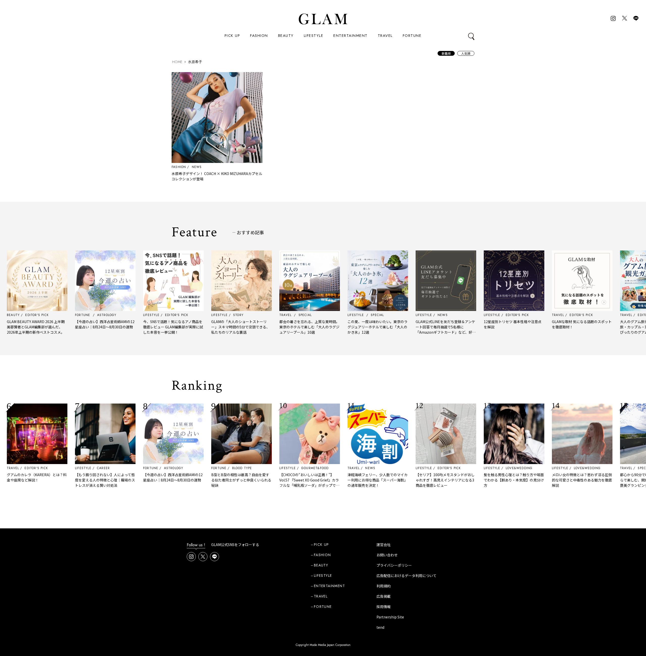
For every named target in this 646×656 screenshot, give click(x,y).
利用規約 (383, 585)
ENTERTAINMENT (350, 35)
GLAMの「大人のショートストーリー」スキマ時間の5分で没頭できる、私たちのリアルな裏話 (221, 327)
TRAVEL (385, 35)
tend (380, 627)
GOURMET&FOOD (295, 468)
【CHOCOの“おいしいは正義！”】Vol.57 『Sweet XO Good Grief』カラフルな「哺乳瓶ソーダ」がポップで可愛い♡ (290, 482)
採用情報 (383, 606)
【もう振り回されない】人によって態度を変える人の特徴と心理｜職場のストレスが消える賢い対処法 (86, 480)
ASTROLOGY (154, 468)
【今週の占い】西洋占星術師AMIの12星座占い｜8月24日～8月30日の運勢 (85, 324)
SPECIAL (624, 468)
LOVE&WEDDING (499, 468)
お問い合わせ (387, 554)
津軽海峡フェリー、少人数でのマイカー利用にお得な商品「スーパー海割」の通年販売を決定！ (358, 480)
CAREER (83, 468)
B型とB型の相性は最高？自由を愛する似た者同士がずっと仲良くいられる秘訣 (222, 480)
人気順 (465, 53)
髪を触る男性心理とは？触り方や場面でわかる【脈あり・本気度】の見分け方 (494, 480)
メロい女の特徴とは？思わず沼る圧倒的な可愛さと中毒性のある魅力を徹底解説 (562, 480)
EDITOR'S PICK (17, 468)
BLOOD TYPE (223, 468)
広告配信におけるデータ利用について (406, 575)
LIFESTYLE (314, 35)
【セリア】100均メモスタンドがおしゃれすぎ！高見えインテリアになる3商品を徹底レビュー (425, 480)
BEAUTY (286, 35)
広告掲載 (383, 596)
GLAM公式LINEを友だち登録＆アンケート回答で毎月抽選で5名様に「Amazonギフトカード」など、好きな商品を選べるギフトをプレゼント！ (426, 329)
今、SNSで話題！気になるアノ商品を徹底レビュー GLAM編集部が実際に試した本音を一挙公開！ (153, 327)
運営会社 (383, 544)
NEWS (197, 167)
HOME (177, 61)
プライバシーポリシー (394, 565)
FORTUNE (412, 35)
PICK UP (232, 35)
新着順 (446, 53)
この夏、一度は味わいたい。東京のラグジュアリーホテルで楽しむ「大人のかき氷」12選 (358, 327)
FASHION (259, 35)
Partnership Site (390, 616)
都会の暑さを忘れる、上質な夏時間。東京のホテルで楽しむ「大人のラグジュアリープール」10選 (290, 327)
